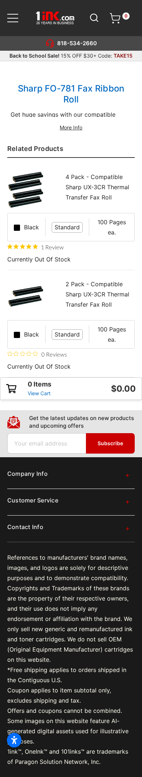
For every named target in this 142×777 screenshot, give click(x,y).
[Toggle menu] (17, 18)
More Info (71, 127)
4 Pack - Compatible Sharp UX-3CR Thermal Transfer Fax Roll (97, 187)
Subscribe (110, 443)
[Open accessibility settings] (14, 740)
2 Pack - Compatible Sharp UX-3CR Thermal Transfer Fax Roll (97, 294)
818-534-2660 (77, 43)
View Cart (39, 393)
